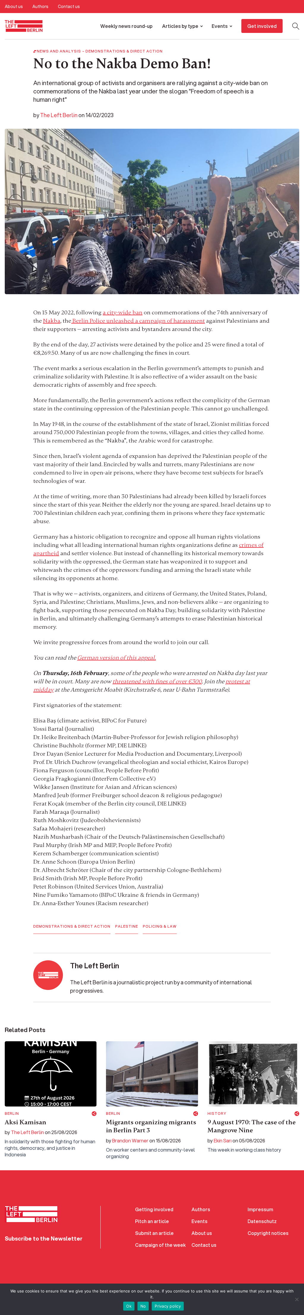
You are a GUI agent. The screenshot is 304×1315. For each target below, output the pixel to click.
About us (14, 6)
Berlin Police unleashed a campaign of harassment (138, 320)
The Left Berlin (58, 115)
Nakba (51, 320)
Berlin (12, 1113)
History (217, 1113)
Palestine (126, 926)
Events (220, 26)
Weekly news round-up (126, 26)
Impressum (260, 1209)
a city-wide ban (122, 312)
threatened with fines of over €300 (157, 681)
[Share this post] (94, 1113)
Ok (129, 1306)
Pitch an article (152, 1221)
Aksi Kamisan (25, 1122)
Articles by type (180, 26)
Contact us (69, 6)
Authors (40, 6)
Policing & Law (160, 926)
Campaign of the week (160, 1244)
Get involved (262, 26)
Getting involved (154, 1209)
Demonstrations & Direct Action (124, 51)
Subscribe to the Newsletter (44, 1238)
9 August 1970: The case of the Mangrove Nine (252, 1126)
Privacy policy (168, 1306)
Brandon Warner (130, 1140)
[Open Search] (295, 26)
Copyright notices (268, 1233)
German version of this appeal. (116, 657)
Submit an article (154, 1233)
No (143, 1306)
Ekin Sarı (223, 1140)
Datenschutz (262, 1221)
